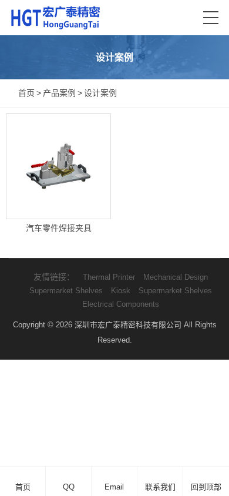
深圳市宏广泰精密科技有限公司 (128, 324)
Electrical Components (120, 304)
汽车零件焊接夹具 (59, 228)
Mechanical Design (175, 277)
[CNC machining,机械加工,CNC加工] (55, 17)
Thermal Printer (109, 277)
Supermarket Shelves (66, 290)
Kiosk (120, 290)
